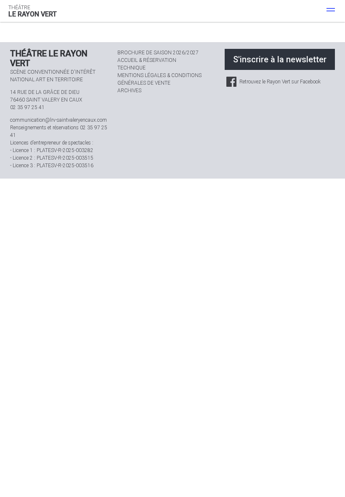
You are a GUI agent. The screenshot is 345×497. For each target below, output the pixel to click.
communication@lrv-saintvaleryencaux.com (58, 120)
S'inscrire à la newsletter (279, 59)
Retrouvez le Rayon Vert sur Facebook (279, 82)
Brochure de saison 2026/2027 (158, 53)
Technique (131, 68)
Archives (129, 91)
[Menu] (330, 11)
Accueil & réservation (146, 60)
